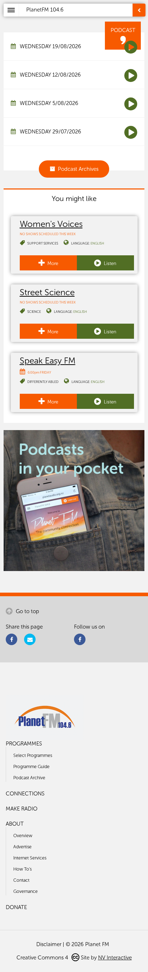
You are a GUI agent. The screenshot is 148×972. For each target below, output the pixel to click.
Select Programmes (32, 755)
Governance (25, 891)
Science (34, 312)
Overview (22, 835)
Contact (21, 880)
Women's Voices (51, 224)
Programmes (24, 743)
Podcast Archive (29, 777)
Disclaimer (48, 944)
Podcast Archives (78, 169)
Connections (25, 793)
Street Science (47, 292)
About (15, 824)
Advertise (22, 846)
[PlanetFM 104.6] (83, 18)
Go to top (26, 611)
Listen (109, 263)
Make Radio (21, 809)
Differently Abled (43, 382)
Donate (16, 907)
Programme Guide (31, 766)
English (97, 243)
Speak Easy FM (47, 360)
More (52, 263)
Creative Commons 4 (43, 957)
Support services (42, 243)
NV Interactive (115, 957)
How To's (22, 869)
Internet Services (29, 858)
